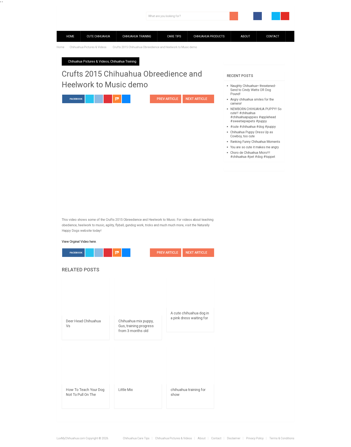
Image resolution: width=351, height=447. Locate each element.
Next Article (197, 99)
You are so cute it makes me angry (254, 147)
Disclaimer (233, 438)
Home (70, 36)
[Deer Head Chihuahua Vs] (85, 296)
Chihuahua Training (136, 36)
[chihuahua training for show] (190, 365)
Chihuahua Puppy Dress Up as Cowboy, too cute (251, 134)
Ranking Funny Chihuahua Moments (255, 142)
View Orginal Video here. (79, 242)
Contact (272, 36)
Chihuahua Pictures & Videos (88, 61)
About (245, 36)
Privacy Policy (255, 438)
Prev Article (167, 99)
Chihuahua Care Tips (136, 438)
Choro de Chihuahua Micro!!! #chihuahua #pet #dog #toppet (252, 155)
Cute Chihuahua (98, 36)
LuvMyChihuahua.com (71, 438)
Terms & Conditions (281, 438)
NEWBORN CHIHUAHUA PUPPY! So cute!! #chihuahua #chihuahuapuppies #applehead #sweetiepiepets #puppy (256, 115)
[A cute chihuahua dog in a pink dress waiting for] (190, 292)
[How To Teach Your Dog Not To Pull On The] (85, 365)
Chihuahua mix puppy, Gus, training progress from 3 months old (136, 326)
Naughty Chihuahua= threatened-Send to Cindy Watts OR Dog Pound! (253, 90)
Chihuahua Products (209, 36)
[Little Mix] (138, 365)
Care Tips (174, 36)
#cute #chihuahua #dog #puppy (253, 127)
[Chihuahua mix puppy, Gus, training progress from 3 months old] (138, 296)
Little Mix (125, 389)
